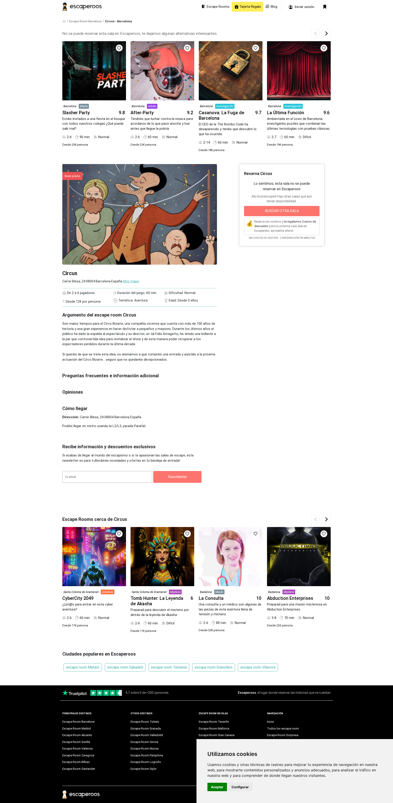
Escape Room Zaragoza (78, 755)
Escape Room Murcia (145, 748)
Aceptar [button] (217, 787)
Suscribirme (177, 477)
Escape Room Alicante (77, 735)
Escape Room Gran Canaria (216, 735)
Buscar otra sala (282, 211)
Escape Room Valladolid (147, 735)
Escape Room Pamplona (147, 755)
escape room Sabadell (125, 667)
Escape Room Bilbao (76, 762)
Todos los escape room (283, 728)
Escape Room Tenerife (214, 721)
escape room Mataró (82, 667)
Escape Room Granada (146, 728)
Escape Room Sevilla (76, 742)
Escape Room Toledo (145, 721)
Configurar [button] (240, 787)
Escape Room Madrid (76, 728)
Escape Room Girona (144, 742)
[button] (326, 33)
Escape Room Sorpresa (282, 735)
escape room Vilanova (257, 667)
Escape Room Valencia (77, 748)
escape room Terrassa (169, 667)
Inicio (270, 721)
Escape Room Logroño (146, 762)
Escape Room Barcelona (85, 21)
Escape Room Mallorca (214, 728)
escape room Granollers (213, 667)
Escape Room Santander (78, 768)
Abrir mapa (131, 281)
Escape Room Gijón (143, 768)
